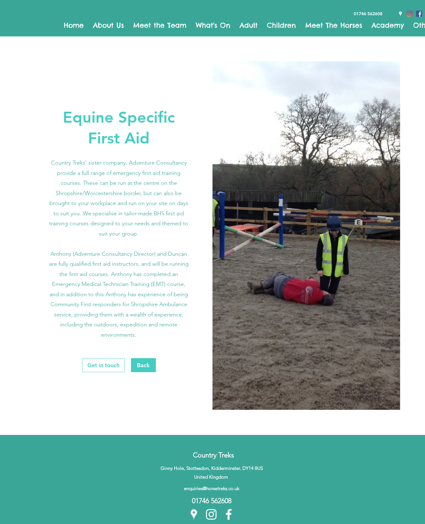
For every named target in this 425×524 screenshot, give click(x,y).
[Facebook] (229, 514)
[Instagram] (211, 514)
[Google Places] (194, 514)
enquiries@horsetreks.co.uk (211, 488)
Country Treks (213, 455)
